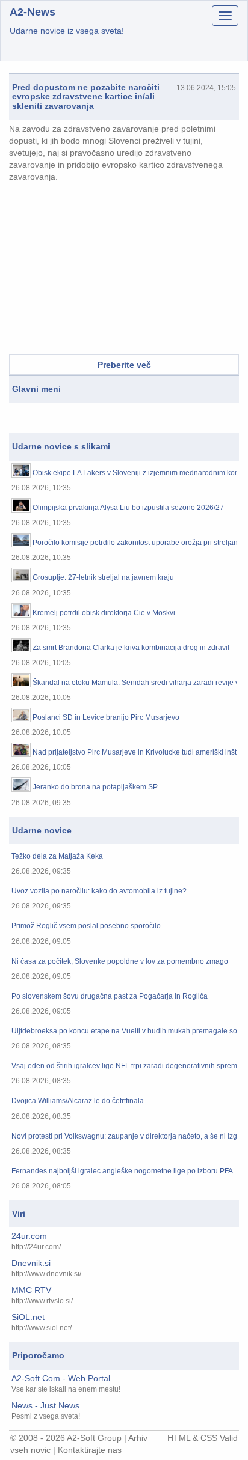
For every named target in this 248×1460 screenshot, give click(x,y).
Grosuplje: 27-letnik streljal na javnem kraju (103, 578)
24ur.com (29, 1236)
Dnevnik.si (31, 1263)
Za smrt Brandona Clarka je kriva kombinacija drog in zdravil (131, 648)
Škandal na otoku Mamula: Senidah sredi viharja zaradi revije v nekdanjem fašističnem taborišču (135, 683)
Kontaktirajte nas (90, 1450)
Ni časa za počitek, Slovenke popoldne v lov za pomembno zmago (119, 962)
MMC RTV (31, 1290)
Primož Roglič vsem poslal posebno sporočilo (86, 926)
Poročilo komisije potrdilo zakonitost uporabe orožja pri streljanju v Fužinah (135, 543)
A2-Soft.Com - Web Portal (60, 1378)
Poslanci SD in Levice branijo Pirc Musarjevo (106, 718)
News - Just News (45, 1405)
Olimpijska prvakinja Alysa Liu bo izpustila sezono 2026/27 (128, 508)
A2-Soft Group (94, 1438)
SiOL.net (28, 1317)
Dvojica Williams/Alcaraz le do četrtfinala (77, 1101)
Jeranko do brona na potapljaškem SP (95, 787)
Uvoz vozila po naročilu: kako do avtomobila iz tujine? (99, 891)
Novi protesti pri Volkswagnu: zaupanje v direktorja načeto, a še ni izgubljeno (124, 1136)
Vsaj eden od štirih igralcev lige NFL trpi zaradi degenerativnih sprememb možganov (124, 1066)
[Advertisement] (124, 270)
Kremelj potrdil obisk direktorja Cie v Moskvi (104, 613)
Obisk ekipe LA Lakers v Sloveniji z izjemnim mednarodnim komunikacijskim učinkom (135, 473)
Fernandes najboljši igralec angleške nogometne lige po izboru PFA (122, 1171)
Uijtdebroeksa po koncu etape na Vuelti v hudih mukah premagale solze (124, 1031)
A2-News (32, 12)
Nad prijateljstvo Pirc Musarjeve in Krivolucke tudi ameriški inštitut (135, 752)
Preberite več (124, 365)
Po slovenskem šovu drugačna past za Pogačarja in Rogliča (109, 996)
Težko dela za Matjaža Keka (57, 856)
